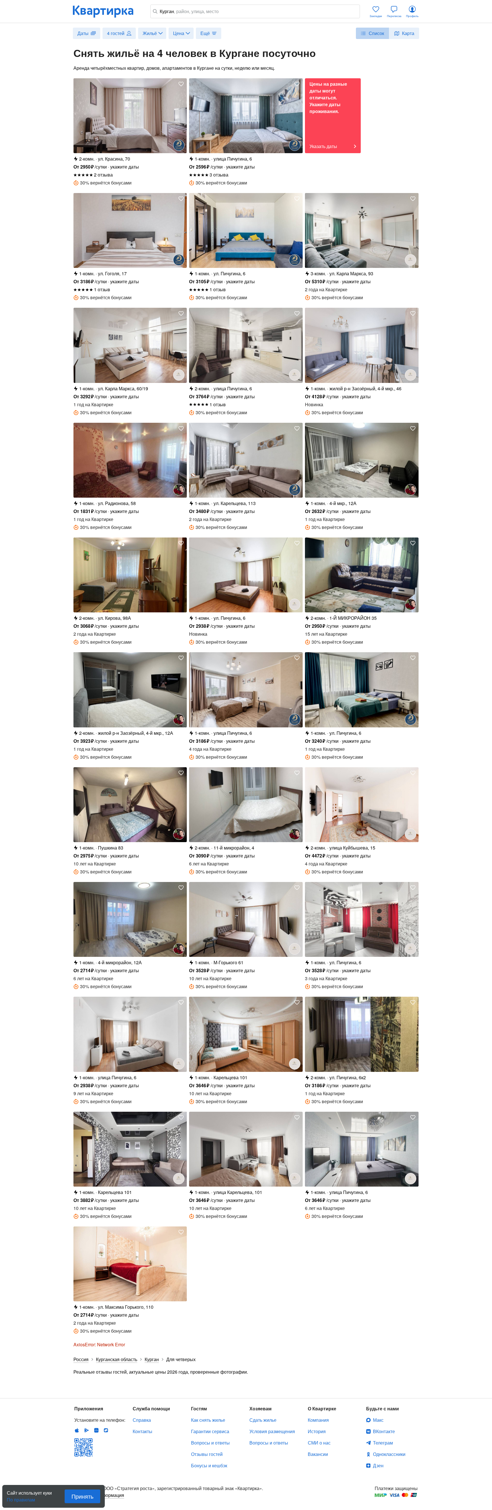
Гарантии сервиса (210, 1431)
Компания (318, 1420)
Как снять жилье (208, 1420)
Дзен (378, 1465)
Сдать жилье (262, 1420)
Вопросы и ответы (210, 1442)
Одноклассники (389, 1454)
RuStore (105, 1430)
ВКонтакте (384, 1431)
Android (86, 1430)
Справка (142, 1420)
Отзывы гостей (207, 1454)
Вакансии (318, 1454)
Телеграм (383, 1442)
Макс (378, 1420)
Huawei (96, 1430)
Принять (82, 1496)
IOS (76, 1430)
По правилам (21, 1497)
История (317, 1431)
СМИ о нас (319, 1442)
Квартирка (107, 11)
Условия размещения (272, 1431)
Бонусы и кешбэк (209, 1465)
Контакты (142, 1431)
